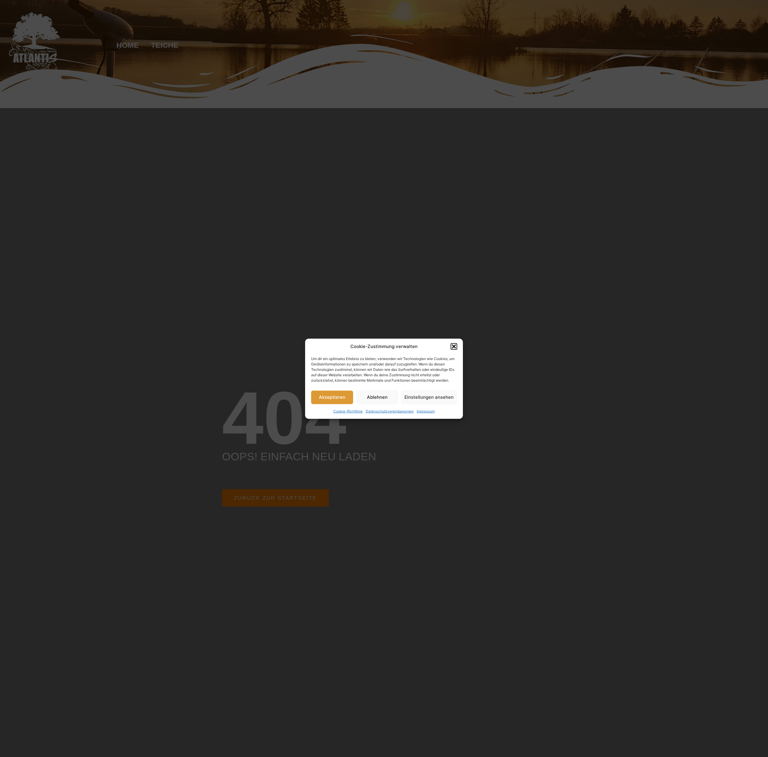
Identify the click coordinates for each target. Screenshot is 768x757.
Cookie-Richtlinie (348, 411)
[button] (454, 347)
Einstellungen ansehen (429, 397)
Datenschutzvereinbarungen (390, 411)
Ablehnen (377, 397)
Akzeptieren (332, 397)
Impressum (426, 411)
